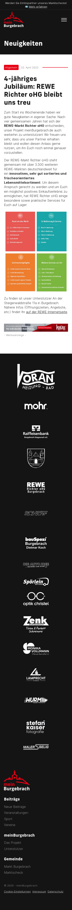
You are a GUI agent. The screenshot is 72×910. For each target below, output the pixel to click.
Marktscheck (13, 873)
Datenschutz (55, 891)
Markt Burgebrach (17, 867)
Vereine (9, 825)
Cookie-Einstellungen (17, 891)
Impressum (39, 891)
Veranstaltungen (16, 813)
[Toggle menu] (64, 20)
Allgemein (11, 67)
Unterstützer (13, 849)
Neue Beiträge (15, 807)
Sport (8, 819)
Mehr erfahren (38, 6)
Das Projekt (12, 843)
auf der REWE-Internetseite (46, 312)
